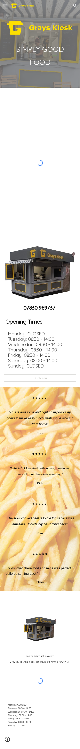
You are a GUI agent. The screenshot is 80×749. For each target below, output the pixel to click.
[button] (5, 5)
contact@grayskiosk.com (40, 655)
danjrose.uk (68, 740)
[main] (40, 55)
